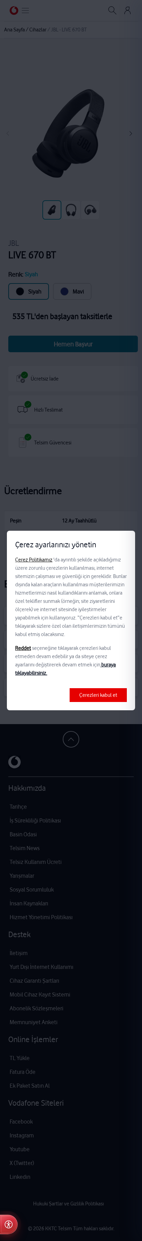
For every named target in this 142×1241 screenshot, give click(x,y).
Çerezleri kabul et (98, 695)
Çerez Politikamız (33, 560)
